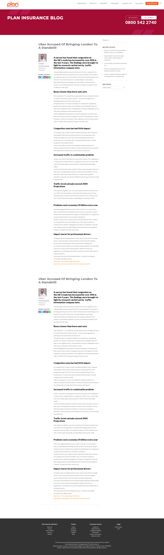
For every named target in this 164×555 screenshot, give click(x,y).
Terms (118, 529)
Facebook (73, 529)
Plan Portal (152, 3)
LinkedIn (73, 532)
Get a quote (133, 17)
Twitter (73, 527)
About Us (49, 527)
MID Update (95, 532)
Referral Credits (95, 536)
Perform (114, 3)
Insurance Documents (95, 534)
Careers (50, 529)
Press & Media (50, 530)
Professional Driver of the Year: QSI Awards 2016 (75, 264)
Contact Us (127, 3)
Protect (93, 3)
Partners (49, 532)
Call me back (149, 17)
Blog (73, 534)
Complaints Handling (95, 530)
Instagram (73, 530)
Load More (68, 511)
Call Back (139, 3)
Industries (81, 3)
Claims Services (95, 529)
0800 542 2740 (141, 22)
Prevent (103, 3)
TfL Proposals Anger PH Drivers (70, 261)
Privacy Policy (118, 527)
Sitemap (49, 534)
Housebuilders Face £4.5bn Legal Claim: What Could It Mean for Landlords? (114, 58)
